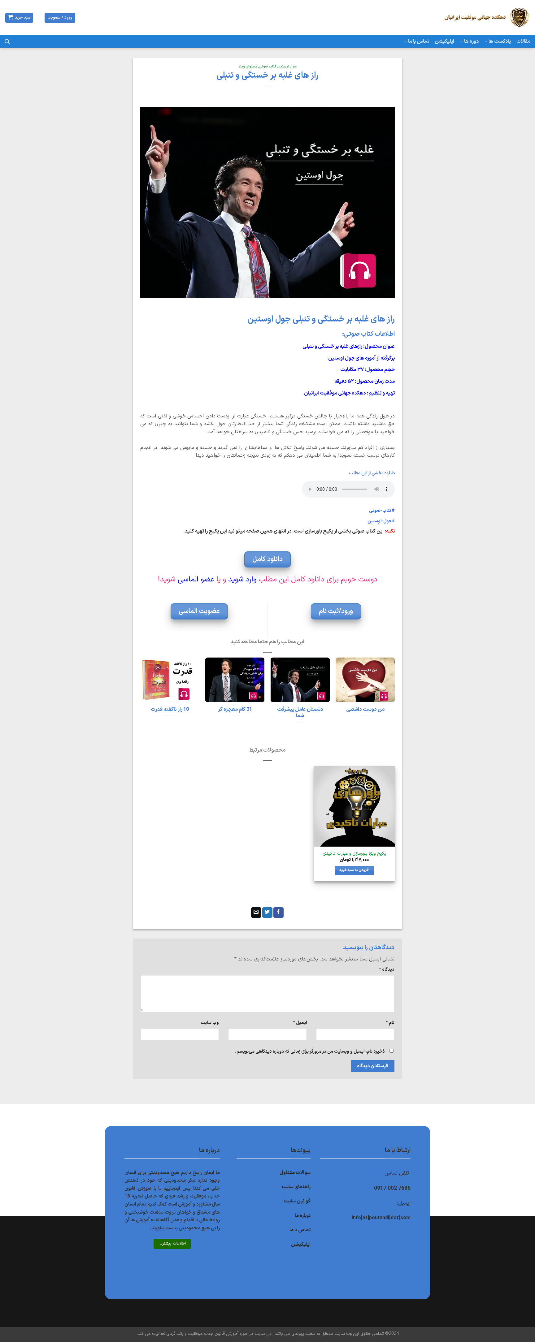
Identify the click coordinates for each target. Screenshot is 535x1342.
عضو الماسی (196, 579)
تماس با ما (418, 41)
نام (390, 1023)
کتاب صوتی (267, 66)
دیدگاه (386, 969)
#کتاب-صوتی (382, 510)
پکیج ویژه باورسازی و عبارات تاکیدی (354, 854)
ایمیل (300, 1023)
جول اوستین (287, 66)
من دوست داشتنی (365, 709)
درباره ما (303, 1215)
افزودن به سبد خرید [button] (354, 870)
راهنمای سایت (296, 1187)
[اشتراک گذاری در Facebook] (278, 912)
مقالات (523, 41)
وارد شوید (242, 579)
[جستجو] (7, 42)
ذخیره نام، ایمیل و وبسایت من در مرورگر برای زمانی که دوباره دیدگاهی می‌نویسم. (310, 1051)
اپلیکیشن (444, 41)
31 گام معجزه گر (235, 709)
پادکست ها (500, 41)
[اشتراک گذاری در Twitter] (267, 912)
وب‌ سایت (210, 1023)
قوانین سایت (297, 1201)
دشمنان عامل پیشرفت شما (300, 712)
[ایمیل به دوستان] (256, 912)
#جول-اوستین (381, 521)
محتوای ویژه (247, 66)
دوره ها (471, 41)
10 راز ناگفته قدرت (170, 709)
